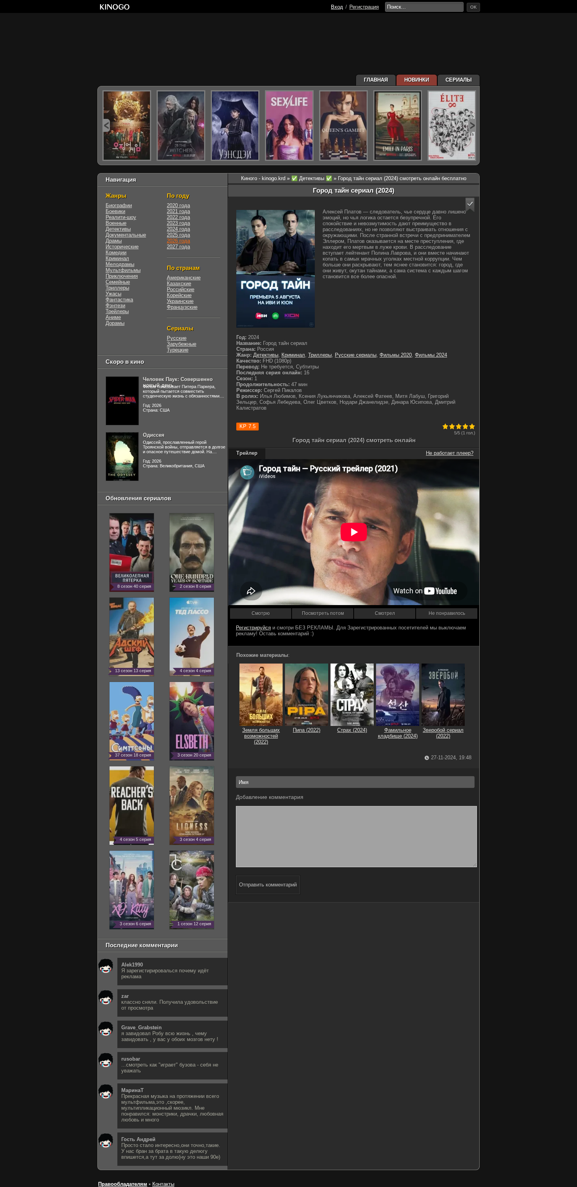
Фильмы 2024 (431, 355)
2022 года (178, 217)
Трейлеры (117, 311)
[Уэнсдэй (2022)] (235, 125)
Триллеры (320, 355)
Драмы (114, 241)
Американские (184, 278)
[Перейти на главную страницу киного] (114, 7)
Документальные (126, 235)
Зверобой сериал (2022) (443, 733)
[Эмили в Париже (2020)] (397, 125)
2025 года (178, 235)
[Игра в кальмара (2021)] (126, 125)
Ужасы (113, 294)
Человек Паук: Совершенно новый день (178, 382)
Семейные (118, 282)
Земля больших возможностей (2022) (261, 736)
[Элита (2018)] (451, 125)
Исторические (122, 247)
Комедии (116, 252)
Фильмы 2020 (396, 355)
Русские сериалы (355, 355)
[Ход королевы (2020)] (343, 125)
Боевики (115, 211)
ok (473, 7)
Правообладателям (122, 1184)
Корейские (179, 295)
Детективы (265, 355)
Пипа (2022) (306, 730)
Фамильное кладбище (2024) (398, 733)
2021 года (178, 211)
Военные (116, 223)
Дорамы (115, 323)
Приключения (122, 276)
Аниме (113, 317)
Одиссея (153, 435)
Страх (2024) (352, 730)
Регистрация (364, 7)
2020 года (178, 205)
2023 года (178, 223)
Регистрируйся (253, 628)
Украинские (180, 301)
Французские (182, 307)
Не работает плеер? (449, 453)
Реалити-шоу (121, 217)
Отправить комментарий (268, 885)
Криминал (293, 355)
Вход (337, 7)
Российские (180, 289)
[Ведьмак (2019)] (181, 125)
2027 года (178, 247)
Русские (176, 338)
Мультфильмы (123, 270)
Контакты (163, 1184)
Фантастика (119, 300)
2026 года (178, 241)
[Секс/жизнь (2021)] (289, 125)
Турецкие (177, 350)
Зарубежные (181, 344)
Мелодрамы (120, 264)
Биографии (119, 205)
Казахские (179, 283)
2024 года (178, 229)
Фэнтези (115, 305)
